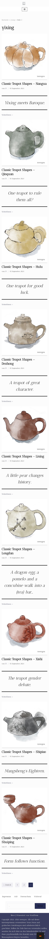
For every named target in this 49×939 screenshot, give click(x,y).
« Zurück (7, 885)
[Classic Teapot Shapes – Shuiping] (24, 811)
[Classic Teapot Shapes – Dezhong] (24, 332)
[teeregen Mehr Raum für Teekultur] (24, 3)
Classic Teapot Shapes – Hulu (22, 267)
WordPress (34, 915)
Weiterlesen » (7, 115)
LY (6, 88)
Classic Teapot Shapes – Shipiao (24, 752)
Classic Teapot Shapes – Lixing (23, 456)
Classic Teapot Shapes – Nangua (24, 84)
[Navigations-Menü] (24, 9)
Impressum (6, 896)
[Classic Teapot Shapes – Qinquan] (24, 143)
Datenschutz (26, 896)
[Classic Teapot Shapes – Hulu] (24, 239)
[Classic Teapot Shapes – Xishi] (24, 632)
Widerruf (37, 896)
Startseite (5, 20)
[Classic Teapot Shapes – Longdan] (24, 522)
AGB (15, 896)
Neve (13, 915)
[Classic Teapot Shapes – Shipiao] (24, 724)
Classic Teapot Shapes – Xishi (22, 659)
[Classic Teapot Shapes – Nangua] (24, 56)
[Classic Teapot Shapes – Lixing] (24, 429)
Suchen (40, 906)
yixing (12, 20)
